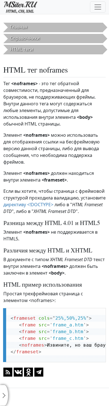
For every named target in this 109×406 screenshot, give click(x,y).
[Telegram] (38, 371)
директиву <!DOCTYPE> (28, 204)
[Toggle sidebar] (4, 395)
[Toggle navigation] (98, 7)
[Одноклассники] (28, 371)
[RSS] (7, 371)
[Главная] (23, 7)
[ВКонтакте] (18, 371)
